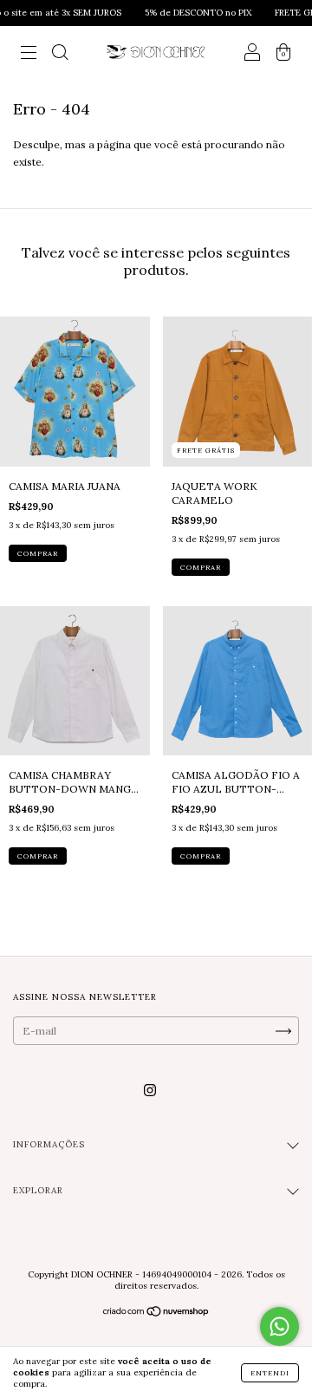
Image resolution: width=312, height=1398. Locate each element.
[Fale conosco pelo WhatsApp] (279, 1326)
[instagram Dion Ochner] (150, 1089)
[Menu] (28, 54)
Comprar (37, 553)
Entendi (269, 1373)
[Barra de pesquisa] (59, 54)
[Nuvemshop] (156, 1313)
